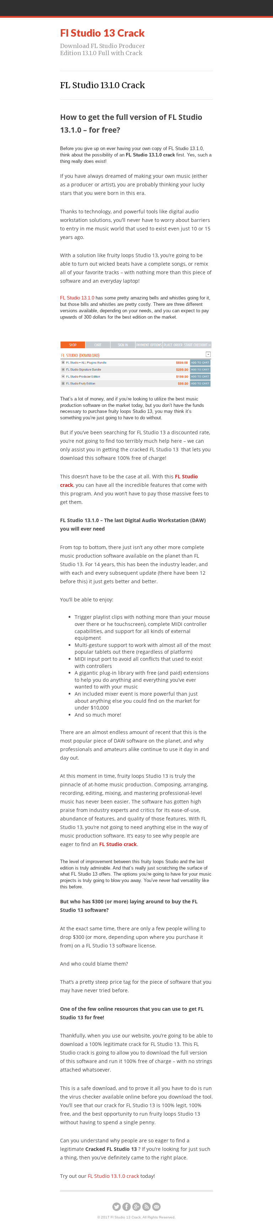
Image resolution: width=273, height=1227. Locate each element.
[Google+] (136, 1206)
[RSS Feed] (146, 1206)
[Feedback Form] (156, 1206)
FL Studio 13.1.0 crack (113, 1176)
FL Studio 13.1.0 (77, 298)
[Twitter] (116, 1206)
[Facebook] (126, 1206)
